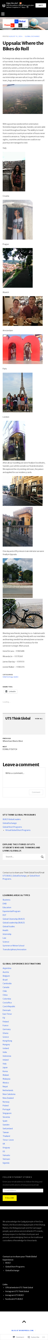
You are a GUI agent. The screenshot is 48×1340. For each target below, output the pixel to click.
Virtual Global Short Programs (18, 830)
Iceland (6, 1048)
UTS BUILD (7, 876)
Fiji (4, 1018)
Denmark (7, 1010)
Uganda (6, 1163)
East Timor (7, 1014)
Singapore (7, 1113)
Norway (6, 1102)
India (5, 1052)
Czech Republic (9, 1006)
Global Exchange (32, 36)
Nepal (5, 1086)
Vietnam (6, 1159)
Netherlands (8, 1090)
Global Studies (9, 926)
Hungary (6, 1044)
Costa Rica (7, 1003)
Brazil (5, 980)
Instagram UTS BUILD (14, 1295)
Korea (5, 1071)
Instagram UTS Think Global (17, 1291)
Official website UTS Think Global (19, 1287)
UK (4, 1144)
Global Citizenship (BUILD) (14, 919)
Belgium (6, 976)
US (4, 1151)
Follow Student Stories (17, 1177)
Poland (6, 1106)
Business (6, 900)
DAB (5, 904)
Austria (6, 972)
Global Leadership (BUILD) (14, 923)
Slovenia (6, 1117)
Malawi (6, 1075)
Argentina (7, 968)
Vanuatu (6, 1155)
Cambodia (7, 983)
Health (5, 930)
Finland (6, 1022)
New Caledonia (9, 1094)
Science (6, 942)
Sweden (6, 1125)
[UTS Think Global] (24, 23)
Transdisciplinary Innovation (14, 949)
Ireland (6, 1060)
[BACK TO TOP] (24, 1322)
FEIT (4, 915)
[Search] (24, 857)
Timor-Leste (8, 1140)
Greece (6, 1037)
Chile (5, 991)
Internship (7, 934)
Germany (7, 1029)
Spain (5, 1121)
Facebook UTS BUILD (14, 1299)
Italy (4, 1064)
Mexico (6, 1083)
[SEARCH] (42, 857)
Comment (36, 792)
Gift (41, 5)
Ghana (5, 1033)
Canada (6, 987)
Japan (5, 1067)
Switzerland (8, 1129)
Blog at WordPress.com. (23, 1330)
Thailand (6, 1136)
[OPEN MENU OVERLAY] (3, 14)
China (5, 995)
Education (7, 907)
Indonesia (7, 1056)
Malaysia (6, 1079)
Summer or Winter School (13, 946)
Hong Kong (7, 1041)
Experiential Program (11, 911)
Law (4, 938)
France (5, 1025)
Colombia (7, 999)
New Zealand (8, 1098)
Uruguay (6, 1148)
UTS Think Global (17, 718)
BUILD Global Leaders (12, 819)
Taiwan (6, 1132)
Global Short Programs (12, 827)
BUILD (8, 1263)
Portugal (6, 1109)
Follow (9, 1198)
